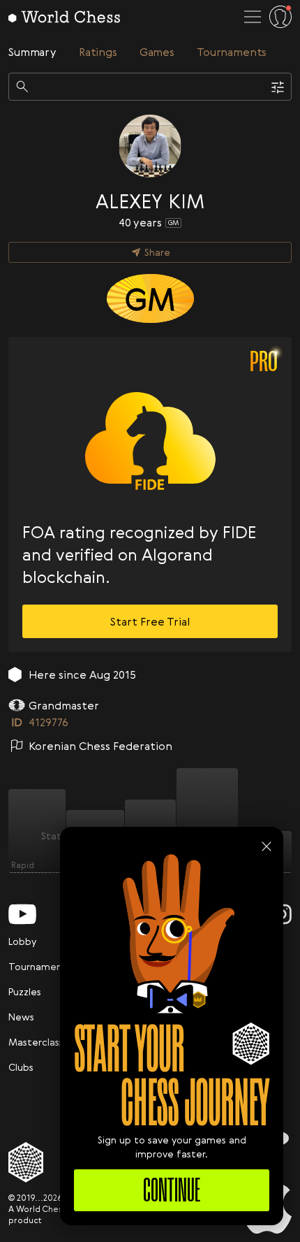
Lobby (22, 941)
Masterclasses (41, 1041)
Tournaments (39, 966)
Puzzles (24, 991)
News (21, 1016)
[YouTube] (22, 914)
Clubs (20, 1067)
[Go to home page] (64, 17)
